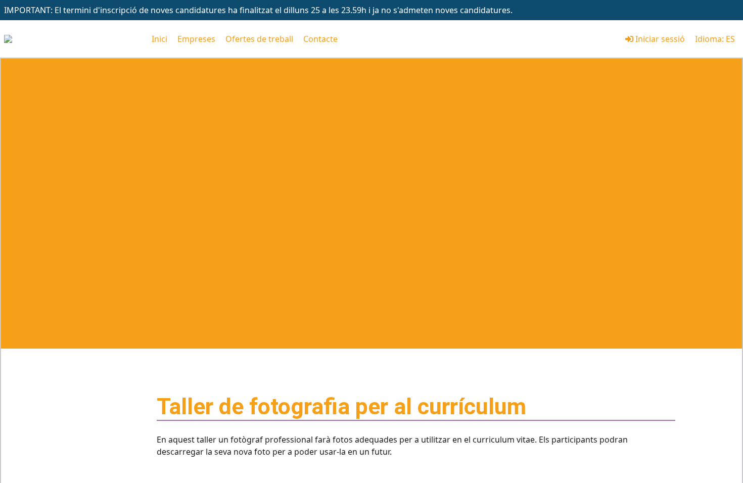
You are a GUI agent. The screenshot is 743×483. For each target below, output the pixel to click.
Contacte (320, 38)
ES (730, 38)
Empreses (196, 38)
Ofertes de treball (259, 38)
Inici (159, 38)
